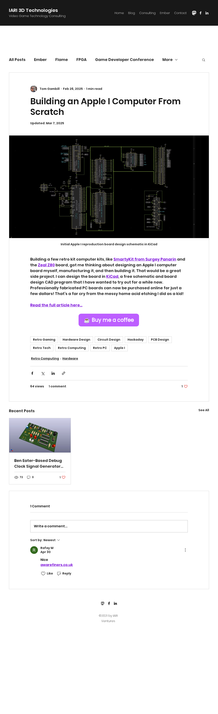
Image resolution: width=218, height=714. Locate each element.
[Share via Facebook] (32, 373)
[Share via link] (64, 373)
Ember (40, 59)
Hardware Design (76, 339)
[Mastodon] (102, 603)
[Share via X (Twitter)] (43, 373)
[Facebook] (200, 13)
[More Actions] (185, 550)
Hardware (70, 358)
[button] (204, 59)
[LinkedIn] (207, 13)
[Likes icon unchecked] (43, 573)
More (167, 59)
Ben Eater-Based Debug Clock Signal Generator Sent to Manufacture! (38, 463)
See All (203, 410)
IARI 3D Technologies (33, 10)
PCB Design (160, 339)
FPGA (81, 59)
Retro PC (100, 348)
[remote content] (109, 320)
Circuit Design (109, 339)
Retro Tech (42, 348)
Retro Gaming (44, 339)
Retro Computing (72, 348)
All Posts (17, 59)
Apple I (119, 348)
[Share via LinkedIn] (53, 373)
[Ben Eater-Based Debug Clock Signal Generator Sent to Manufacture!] (40, 435)
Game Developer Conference (124, 59)
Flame (61, 59)
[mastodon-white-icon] (194, 13)
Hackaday (136, 339)
